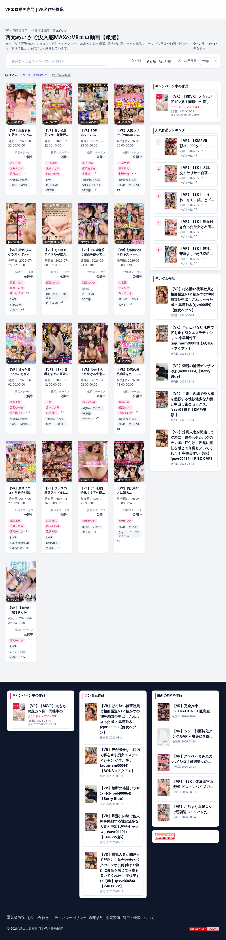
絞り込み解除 (61, 75)
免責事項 (113, 917)
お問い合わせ (38, 917)
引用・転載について (138, 917)
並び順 (136, 61)
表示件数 (190, 61)
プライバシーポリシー (69, 917)
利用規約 (96, 917)
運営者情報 (16, 917)
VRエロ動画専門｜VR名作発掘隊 (27, 30)
